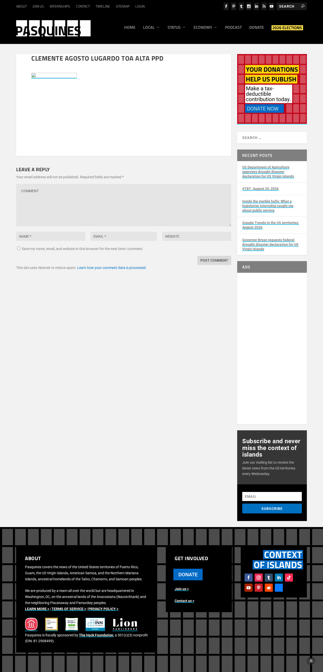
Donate (256, 27)
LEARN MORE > (37, 609)
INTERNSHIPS (60, 6)
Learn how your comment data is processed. (112, 268)
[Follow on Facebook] (249, 578)
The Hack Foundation (96, 635)
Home (130, 27)
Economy (203, 27)
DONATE (188, 574)
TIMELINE (103, 6)
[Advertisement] (272, 348)
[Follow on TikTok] (289, 578)
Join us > (182, 589)
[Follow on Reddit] (269, 588)
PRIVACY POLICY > (103, 609)
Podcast (233, 27)
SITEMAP (122, 6)
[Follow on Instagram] (259, 578)
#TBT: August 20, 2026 (260, 189)
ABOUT (21, 6)
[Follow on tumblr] (269, 578)
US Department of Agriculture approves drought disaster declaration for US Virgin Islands (268, 171)
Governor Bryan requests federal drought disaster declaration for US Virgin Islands (270, 244)
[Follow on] (279, 588)
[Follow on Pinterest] (259, 588)
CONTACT (83, 6)
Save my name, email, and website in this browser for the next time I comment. (82, 249)
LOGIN (140, 6)
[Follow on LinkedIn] (279, 578)
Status (174, 27)
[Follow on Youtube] (249, 588)
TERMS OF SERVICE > (68, 609)
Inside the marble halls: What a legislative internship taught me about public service (267, 205)
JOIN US (38, 6)
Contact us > (184, 601)
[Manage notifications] (311, 661)
